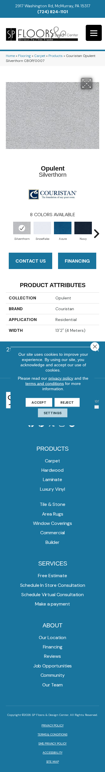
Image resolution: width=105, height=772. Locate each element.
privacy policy (60, 378)
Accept (39, 402)
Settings (53, 412)
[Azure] (62, 228)
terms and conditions (44, 383)
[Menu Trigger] (94, 33)
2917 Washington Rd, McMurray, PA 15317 (52, 5)
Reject (67, 402)
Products (55, 55)
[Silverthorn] (22, 228)
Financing (77, 261)
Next (96, 231)
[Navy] (83, 228)
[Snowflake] (42, 228)
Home (10, 55)
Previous (8, 231)
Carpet (39, 55)
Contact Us (30, 261)
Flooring (24, 55)
